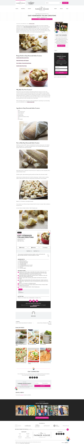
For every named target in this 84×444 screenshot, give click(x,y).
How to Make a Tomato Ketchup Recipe (23, 63)
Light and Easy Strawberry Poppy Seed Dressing (44, 323)
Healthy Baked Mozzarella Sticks (22, 57)
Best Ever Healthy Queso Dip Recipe (45, 362)
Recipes (27, 433)
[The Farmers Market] (31, 2)
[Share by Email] (30, 301)
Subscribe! (65, 2)
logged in (22, 394)
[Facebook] (30, 377)
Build (61, 8)
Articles (20, 436)
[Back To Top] (68, 429)
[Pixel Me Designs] (66, 442)
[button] (17, 234)
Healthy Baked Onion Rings (21, 65)
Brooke (39, 17)
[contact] (37, 377)
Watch (29, 8)
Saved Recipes (28, 437)
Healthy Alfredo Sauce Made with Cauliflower (24, 322)
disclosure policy (31, 23)
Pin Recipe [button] (34, 247)
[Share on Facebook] (37, 301)
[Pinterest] (35, 377)
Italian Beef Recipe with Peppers (22, 60)
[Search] (60, 3)
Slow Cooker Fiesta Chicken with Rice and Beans (33, 363)
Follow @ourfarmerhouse (42, 417)
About (28, 436)
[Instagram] (32, 377)
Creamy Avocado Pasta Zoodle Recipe (21, 362)
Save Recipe (43, 19)
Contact (20, 437)
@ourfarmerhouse (36, 305)
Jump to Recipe (35, 19)
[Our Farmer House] (20, 2)
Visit (67, 8)
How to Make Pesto (43, 344)
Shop (55, 8)
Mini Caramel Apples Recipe (32, 344)
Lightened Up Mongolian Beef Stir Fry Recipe (21, 345)
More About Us (61, 45)
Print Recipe (49, 19)
